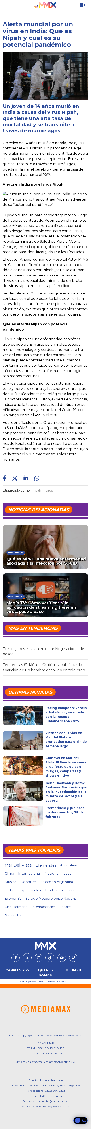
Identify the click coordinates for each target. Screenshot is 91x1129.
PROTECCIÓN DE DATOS (46, 1053)
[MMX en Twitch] (73, 958)
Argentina (68, 865)
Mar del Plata (18, 865)
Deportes (28, 882)
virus (49, 490)
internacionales (43, 907)
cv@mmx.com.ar (59, 1106)
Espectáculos (30, 890)
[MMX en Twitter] (27, 957)
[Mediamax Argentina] (45, 1009)
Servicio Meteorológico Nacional (51, 899)
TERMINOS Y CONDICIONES (45, 1048)
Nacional (52, 873)
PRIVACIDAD (45, 1043)
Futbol (10, 890)
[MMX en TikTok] (50, 957)
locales (65, 907)
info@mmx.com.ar (50, 1096)
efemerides (46, 865)
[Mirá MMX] (82, 5)
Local (67, 873)
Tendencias (54, 890)
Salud (71, 890)
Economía (13, 899)
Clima (9, 873)
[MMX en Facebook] (15, 958)
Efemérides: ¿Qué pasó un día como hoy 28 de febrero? (65, 812)
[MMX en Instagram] (38, 958)
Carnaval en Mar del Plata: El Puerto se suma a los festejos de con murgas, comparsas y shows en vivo (66, 766)
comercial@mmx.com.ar (53, 1101)
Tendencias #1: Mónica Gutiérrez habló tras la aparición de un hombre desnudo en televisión (44, 667)
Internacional (29, 873)
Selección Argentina (56, 882)
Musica (10, 882)
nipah (37, 490)
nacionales (13, 915)
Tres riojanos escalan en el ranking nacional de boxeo (43, 651)
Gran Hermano (16, 907)
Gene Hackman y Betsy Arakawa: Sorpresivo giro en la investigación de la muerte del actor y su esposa (66, 791)
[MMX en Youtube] (61, 958)
